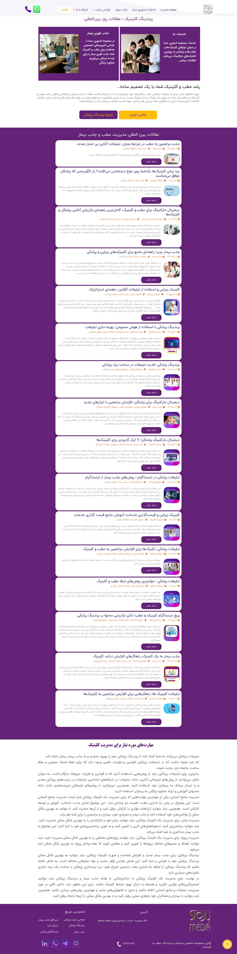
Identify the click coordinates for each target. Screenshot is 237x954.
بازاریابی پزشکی (126, 407)
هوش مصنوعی (95, 332)
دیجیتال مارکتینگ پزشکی (152, 219)
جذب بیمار (121, 9)
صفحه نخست (168, 9)
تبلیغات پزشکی (129, 148)
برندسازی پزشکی (100, 661)
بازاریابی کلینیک (139, 661)
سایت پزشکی (108, 369)
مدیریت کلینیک (154, 332)
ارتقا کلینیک (123, 620)
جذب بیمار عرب (125, 256)
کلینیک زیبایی (135, 294)
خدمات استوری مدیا (144, 9)
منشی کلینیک (122, 332)
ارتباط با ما (82, 9)
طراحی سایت (102, 9)
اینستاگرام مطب (135, 482)
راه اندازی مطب (155, 620)
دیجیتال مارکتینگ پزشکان (107, 407)
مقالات (64, 9)
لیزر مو (99, 554)
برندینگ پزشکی (136, 332)
